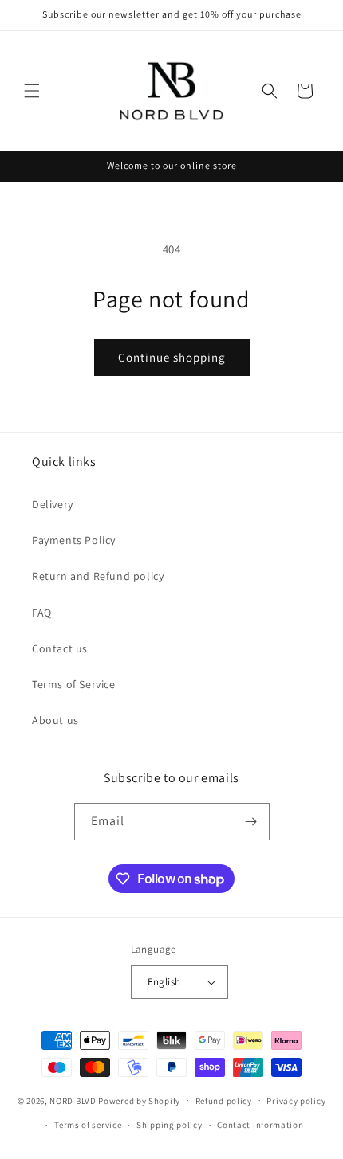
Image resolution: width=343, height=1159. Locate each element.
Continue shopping (172, 357)
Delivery (52, 504)
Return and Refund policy (98, 576)
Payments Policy (74, 540)
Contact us (60, 648)
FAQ (42, 612)
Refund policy (223, 1100)
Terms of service (87, 1124)
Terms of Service (74, 684)
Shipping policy (169, 1124)
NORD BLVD (72, 1100)
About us (55, 720)
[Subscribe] (251, 821)
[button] (31, 90)
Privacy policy (295, 1100)
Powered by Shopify (139, 1100)
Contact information (260, 1124)
